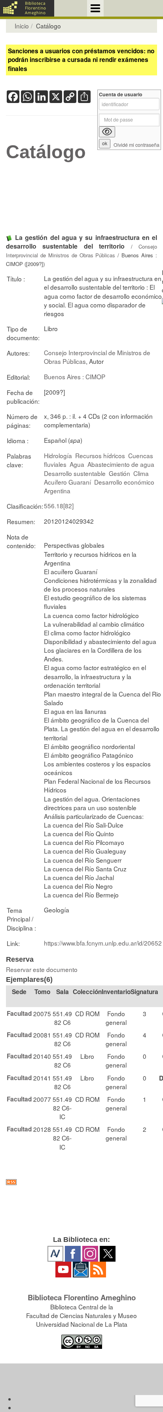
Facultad (19, 1013)
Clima (141, 473)
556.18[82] (59, 505)
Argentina (57, 490)
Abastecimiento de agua (120, 464)
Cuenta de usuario (120, 94)
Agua (77, 464)
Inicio (22, 25)
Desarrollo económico (124, 482)
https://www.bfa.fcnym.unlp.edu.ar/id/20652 (103, 942)
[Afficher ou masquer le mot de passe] (107, 131)
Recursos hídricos (100, 455)
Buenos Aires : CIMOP (74, 376)
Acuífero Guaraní (67, 482)
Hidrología (58, 455)
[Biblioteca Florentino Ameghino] (27, 8)
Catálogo (46, 152)
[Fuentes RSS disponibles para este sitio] (81, 1182)
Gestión (119, 473)
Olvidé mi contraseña (136, 145)
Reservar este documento (42, 969)
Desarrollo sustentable (75, 473)
